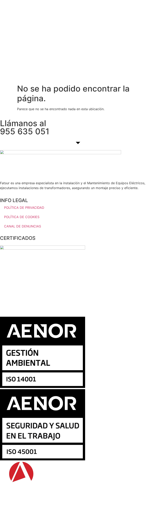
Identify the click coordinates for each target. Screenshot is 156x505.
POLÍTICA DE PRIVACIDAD (24, 208)
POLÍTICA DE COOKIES (21, 217)
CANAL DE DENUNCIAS (22, 226)
